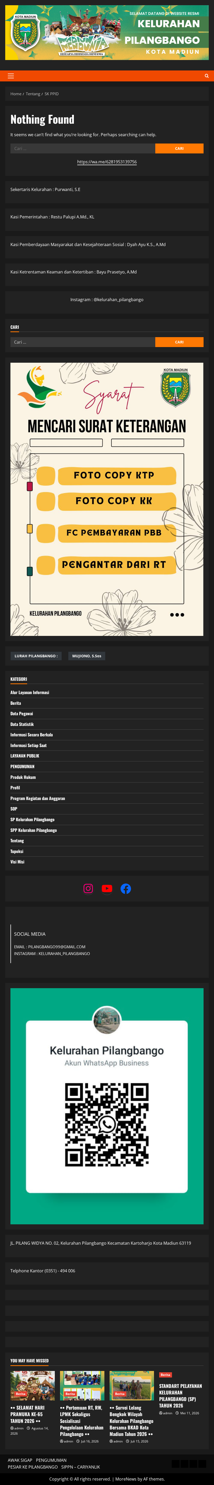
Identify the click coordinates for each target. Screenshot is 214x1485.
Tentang (17, 840)
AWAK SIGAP (20, 1460)
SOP (13, 809)
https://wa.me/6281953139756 (107, 162)
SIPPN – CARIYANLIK (80, 1467)
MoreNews (125, 1479)
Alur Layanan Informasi (29, 692)
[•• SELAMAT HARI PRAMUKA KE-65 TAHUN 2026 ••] (32, 1385)
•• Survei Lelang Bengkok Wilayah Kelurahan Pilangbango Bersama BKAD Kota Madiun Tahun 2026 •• (131, 1420)
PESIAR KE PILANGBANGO (33, 1467)
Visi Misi (17, 861)
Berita (15, 703)
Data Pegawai (21, 713)
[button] (10, 75)
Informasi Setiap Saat (28, 745)
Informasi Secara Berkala (31, 734)
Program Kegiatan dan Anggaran (37, 798)
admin (18, 1428)
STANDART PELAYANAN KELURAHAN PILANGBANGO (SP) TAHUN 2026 (180, 1395)
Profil (15, 787)
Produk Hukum (23, 777)
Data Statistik (22, 724)
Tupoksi (16, 851)
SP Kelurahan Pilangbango (32, 819)
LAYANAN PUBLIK (24, 756)
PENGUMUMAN (22, 766)
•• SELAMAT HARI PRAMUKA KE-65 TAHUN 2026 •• (27, 1414)
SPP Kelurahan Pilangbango (33, 830)
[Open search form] (207, 76)
